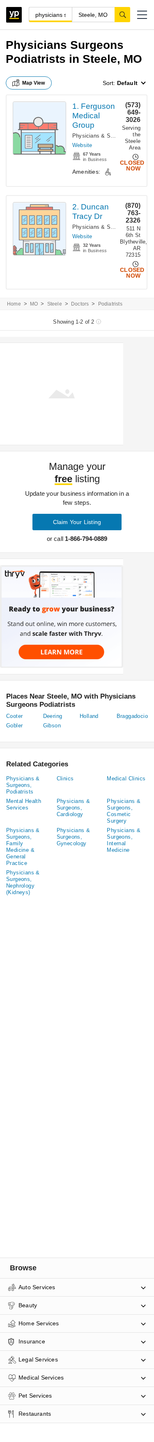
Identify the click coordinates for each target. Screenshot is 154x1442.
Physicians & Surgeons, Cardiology (73, 807)
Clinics (65, 778)
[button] (142, 15)
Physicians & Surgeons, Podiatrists (23, 785)
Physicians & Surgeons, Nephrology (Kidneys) (23, 882)
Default (127, 83)
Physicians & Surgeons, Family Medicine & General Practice (23, 846)
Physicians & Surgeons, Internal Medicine (123, 840)
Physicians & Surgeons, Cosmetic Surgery (123, 811)
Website (82, 145)
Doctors (80, 304)
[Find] (122, 14)
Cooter (14, 716)
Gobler (14, 725)
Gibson (52, 725)
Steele (54, 304)
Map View (33, 83)
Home (14, 304)
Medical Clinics (126, 778)
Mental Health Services (23, 804)
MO (34, 304)
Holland (89, 716)
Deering (52, 716)
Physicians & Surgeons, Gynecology (73, 836)
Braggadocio (132, 716)
